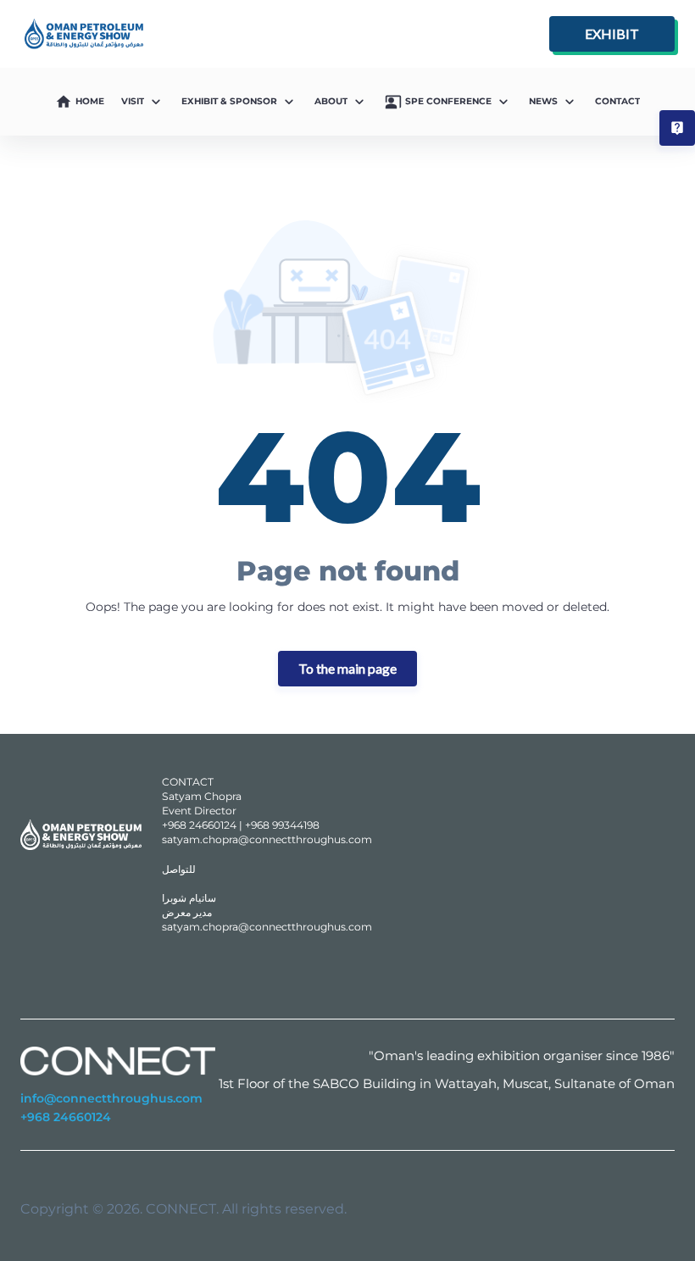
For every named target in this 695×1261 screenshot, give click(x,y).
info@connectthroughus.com (111, 1098)
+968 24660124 (65, 1117)
